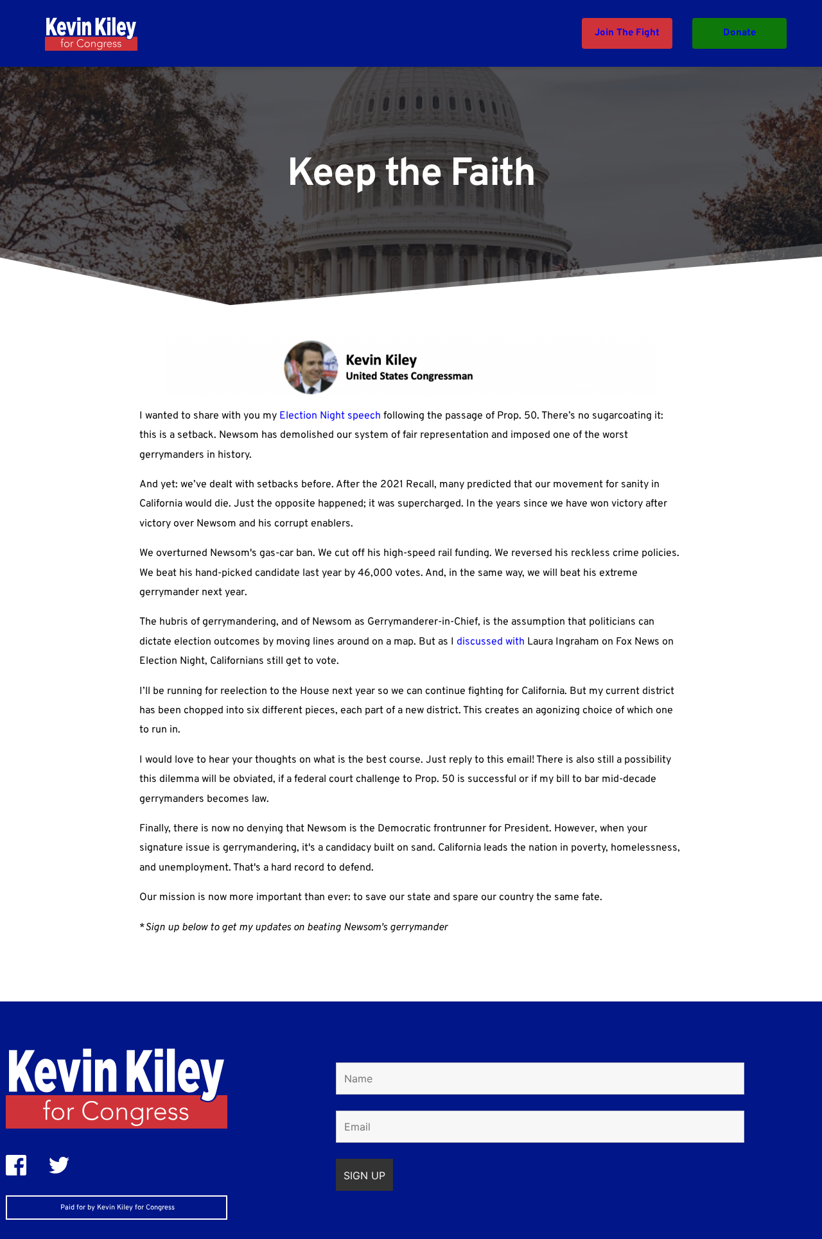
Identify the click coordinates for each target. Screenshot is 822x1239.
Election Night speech (330, 416)
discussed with (491, 642)
